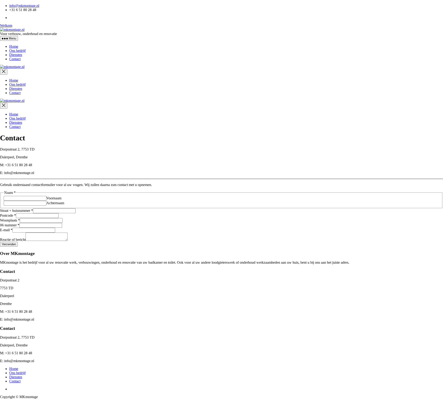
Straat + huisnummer (16, 211)
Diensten (15, 55)
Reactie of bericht (13, 240)
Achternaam (55, 203)
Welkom (6, 25)
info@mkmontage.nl (24, 6)
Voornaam (53, 198)
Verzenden (9, 244)
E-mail (6, 230)
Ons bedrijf (17, 51)
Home (13, 46)
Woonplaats (10, 220)
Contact (15, 59)
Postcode (8, 215)
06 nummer (9, 225)
